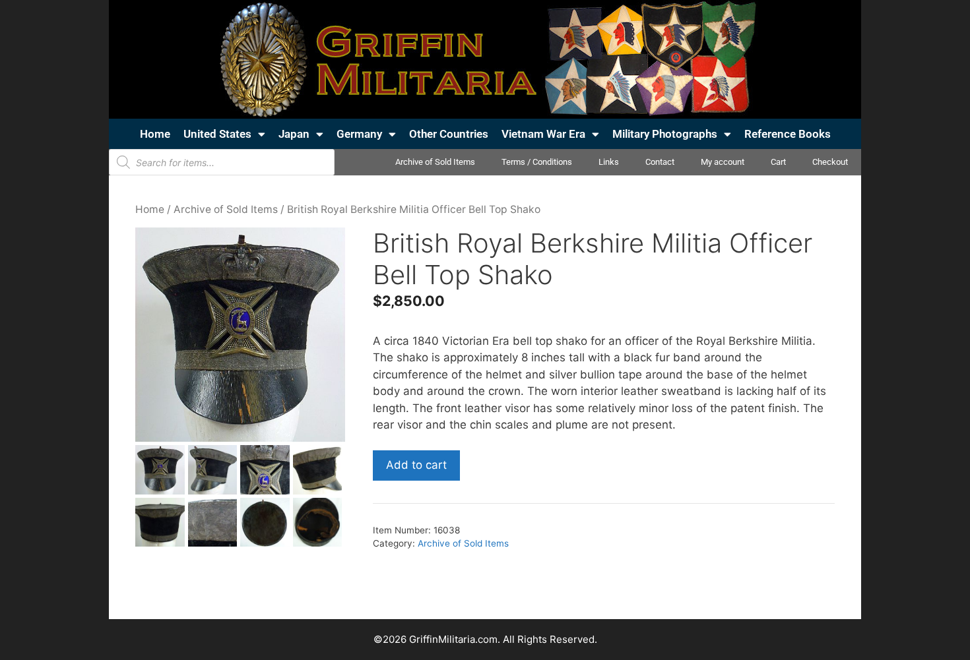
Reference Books (787, 133)
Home (155, 133)
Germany (359, 133)
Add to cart (416, 464)
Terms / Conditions (536, 162)
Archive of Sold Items (435, 162)
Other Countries (448, 133)
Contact (659, 162)
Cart (778, 162)
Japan (293, 133)
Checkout (830, 162)
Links (608, 162)
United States (217, 133)
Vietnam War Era (543, 133)
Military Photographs (664, 133)
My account (722, 162)
